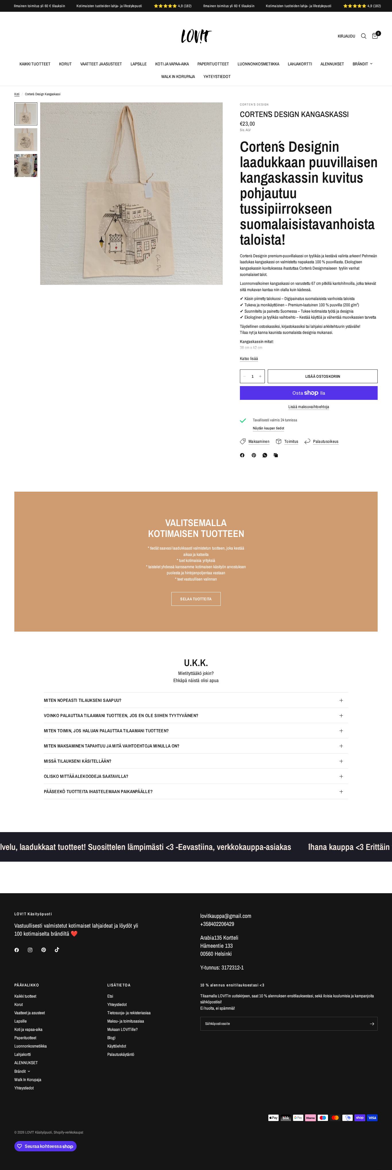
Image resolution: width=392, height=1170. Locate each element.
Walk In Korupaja (178, 76)
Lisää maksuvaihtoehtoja (308, 406)
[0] (373, 36)
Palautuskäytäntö (120, 1054)
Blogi (111, 1038)
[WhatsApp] (266, 455)
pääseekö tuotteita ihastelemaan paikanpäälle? (98, 791)
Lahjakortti (300, 64)
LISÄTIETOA (119, 985)
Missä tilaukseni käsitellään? (77, 761)
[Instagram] (34, 950)
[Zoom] (210, 114)
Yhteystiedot (217, 76)
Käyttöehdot (116, 1046)
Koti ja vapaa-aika (172, 64)
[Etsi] (363, 36)
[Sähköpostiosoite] (372, 1024)
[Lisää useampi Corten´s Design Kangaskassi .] (260, 376)
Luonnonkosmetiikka (258, 64)
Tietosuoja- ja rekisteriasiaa (129, 1013)
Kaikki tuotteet (35, 64)
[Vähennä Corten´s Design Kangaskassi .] (244, 376)
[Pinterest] (255, 455)
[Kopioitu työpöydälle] (276, 455)
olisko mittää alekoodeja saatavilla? (86, 776)
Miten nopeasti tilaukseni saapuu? (83, 700)
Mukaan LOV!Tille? (122, 1029)
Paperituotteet (213, 64)
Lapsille (139, 64)
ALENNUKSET (332, 64)
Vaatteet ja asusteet (101, 64)
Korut (65, 64)
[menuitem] (35, 64)
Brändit (360, 64)
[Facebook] (243, 455)
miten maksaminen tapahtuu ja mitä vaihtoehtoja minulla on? (112, 746)
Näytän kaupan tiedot (268, 428)
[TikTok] (61, 949)
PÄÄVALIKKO (26, 985)
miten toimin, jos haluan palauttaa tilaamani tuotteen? (106, 730)
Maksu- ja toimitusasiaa (125, 1021)
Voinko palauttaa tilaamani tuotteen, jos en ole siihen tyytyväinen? (121, 715)
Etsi (110, 996)
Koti (17, 94)
